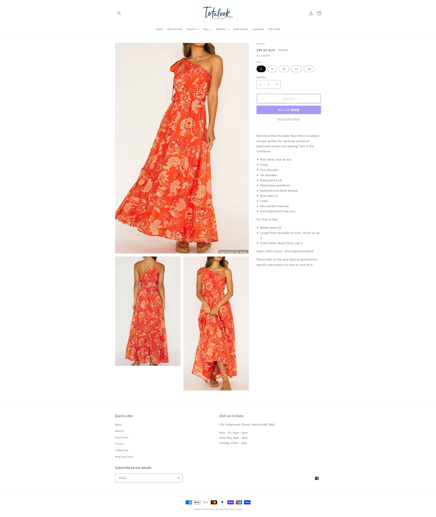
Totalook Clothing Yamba (212, 509)
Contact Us (121, 450)
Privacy (119, 443)
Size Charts (121, 437)
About (118, 424)
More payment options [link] (288, 118)
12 (296, 69)
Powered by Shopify (233, 509)
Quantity (261, 77)
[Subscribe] (178, 478)
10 (284, 69)
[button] (119, 13)
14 (309, 69)
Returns (119, 431)
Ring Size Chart (124, 456)
